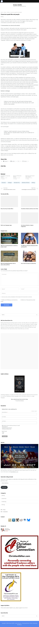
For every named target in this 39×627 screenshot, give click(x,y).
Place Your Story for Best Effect (7, 208)
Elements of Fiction (25, 182)
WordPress (19, 624)
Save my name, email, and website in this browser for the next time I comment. (17, 296)
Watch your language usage (6, 225)
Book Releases (5, 426)
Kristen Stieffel (17, 5)
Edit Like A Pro (17, 182)
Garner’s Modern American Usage (23, 86)
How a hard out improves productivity (28, 263)
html (3, 432)
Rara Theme (30, 623)
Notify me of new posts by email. (28, 299)
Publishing (4, 501)
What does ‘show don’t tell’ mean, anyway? (29, 176)
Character (4, 182)
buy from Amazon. (20, 400)
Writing (33, 182)
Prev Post (9, 188)
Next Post (28, 188)
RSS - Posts (3, 509)
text (3, 433)
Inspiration (4, 498)
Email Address (5, 412)
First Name (4, 416)
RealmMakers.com (14, 471)
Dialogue (10, 182)
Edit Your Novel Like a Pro (26, 325)
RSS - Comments (4, 511)
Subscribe (4, 487)
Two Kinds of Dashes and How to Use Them (29, 208)
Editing (2, 16)
